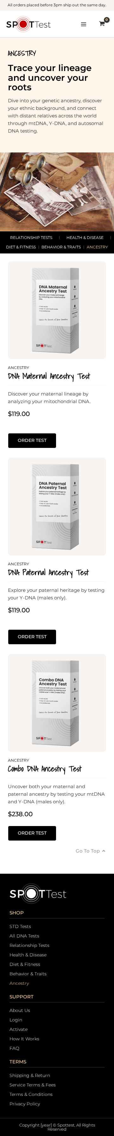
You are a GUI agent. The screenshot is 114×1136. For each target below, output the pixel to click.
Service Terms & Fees (33, 1085)
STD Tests (20, 926)
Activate (19, 1029)
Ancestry (97, 247)
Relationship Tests (31, 237)
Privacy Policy (25, 1104)
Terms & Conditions (31, 1094)
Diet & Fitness (21, 247)
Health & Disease (85, 237)
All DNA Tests (24, 936)
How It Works (24, 1039)
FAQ (14, 1048)
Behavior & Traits (61, 247)
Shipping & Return (30, 1075)
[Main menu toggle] (83, 24)
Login (16, 1020)
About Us (20, 1010)
